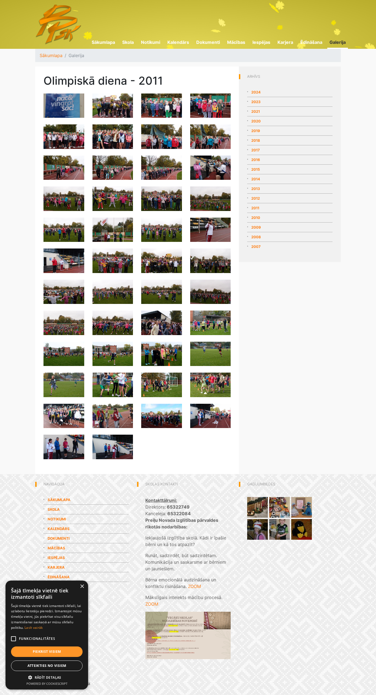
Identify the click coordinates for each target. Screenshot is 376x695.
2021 (255, 111)
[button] (47, 677)
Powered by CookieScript (46, 683)
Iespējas (261, 42)
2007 (256, 246)
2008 (256, 237)
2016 (255, 159)
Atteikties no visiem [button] (47, 665)
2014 (255, 179)
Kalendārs (178, 42)
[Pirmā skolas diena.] (301, 529)
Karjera (285, 42)
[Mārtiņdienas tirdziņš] (279, 529)
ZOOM (194, 586)
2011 (255, 208)
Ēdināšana (311, 42)
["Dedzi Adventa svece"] (257, 507)
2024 (256, 92)
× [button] (82, 586)
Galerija (337, 42)
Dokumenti (208, 42)
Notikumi (150, 42)
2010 (255, 217)
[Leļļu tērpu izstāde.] (301, 507)
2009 (256, 227)
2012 (255, 198)
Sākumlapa (103, 42)
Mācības (236, 42)
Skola (128, 42)
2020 (256, 121)
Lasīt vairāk (33, 627)
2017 (255, 150)
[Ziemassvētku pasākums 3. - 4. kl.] (257, 529)
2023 (256, 102)
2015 (255, 169)
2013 (255, 188)
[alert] (47, 635)
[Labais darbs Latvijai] (279, 507)
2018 (255, 140)
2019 (255, 131)
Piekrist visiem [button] (47, 651)
